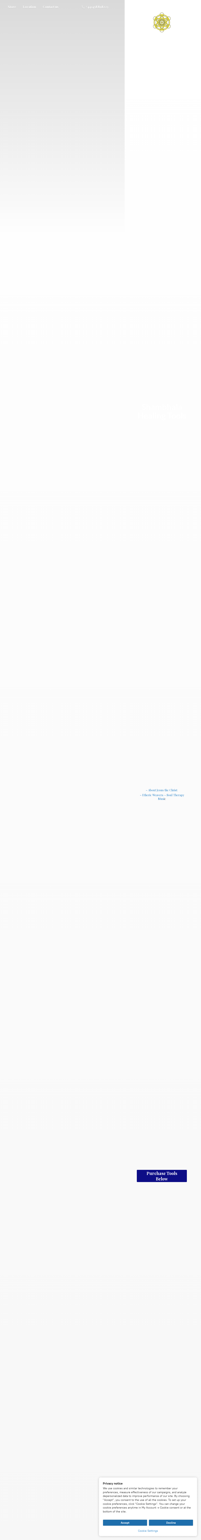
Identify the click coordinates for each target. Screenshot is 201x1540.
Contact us (50, 7)
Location (29, 7)
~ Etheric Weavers (151, 795)
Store (12, 7)
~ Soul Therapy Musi (171, 797)
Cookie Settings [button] (148, 1531)
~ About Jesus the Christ (162, 790)
